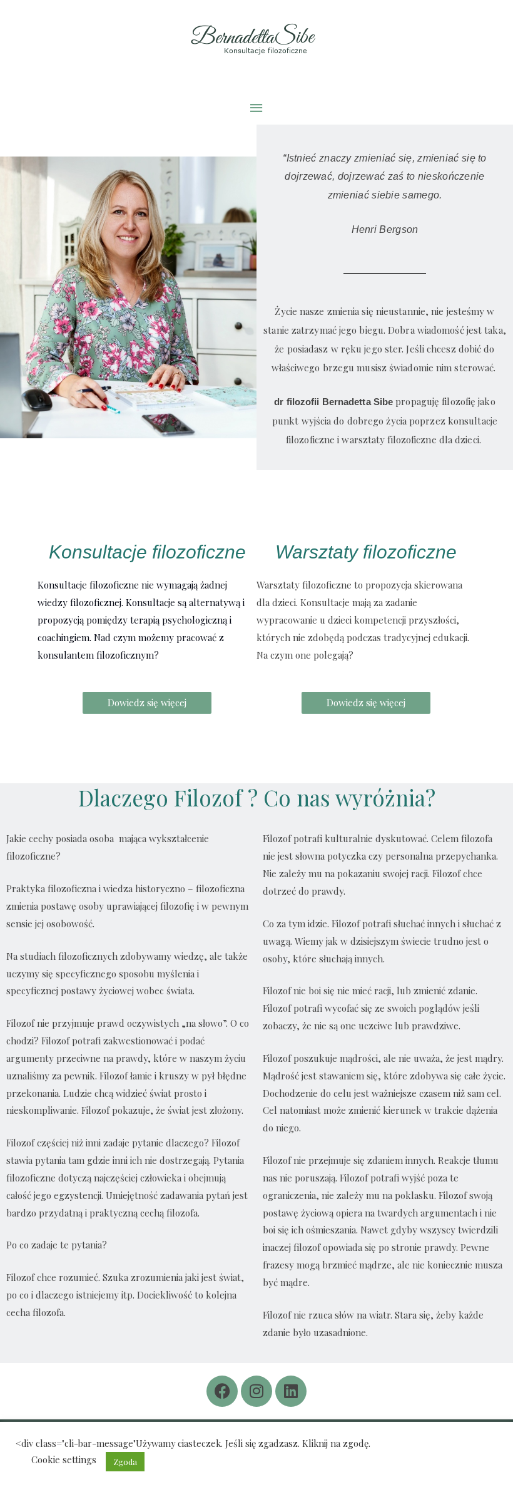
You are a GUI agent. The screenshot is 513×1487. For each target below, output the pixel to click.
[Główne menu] (256, 108)
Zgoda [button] (125, 1461)
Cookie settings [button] (63, 1459)
